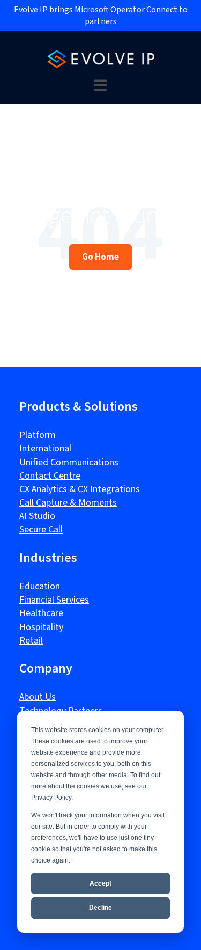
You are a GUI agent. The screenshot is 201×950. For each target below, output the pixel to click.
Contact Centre (49, 476)
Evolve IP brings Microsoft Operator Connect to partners (101, 15)
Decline (100, 907)
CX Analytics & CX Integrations (79, 489)
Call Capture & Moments (68, 502)
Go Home (100, 256)
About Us (37, 697)
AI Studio (37, 516)
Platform (37, 435)
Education (39, 586)
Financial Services (54, 599)
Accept (100, 883)
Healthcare (41, 613)
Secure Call (41, 529)
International (45, 448)
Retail (31, 640)
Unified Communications (68, 462)
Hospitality (41, 627)
